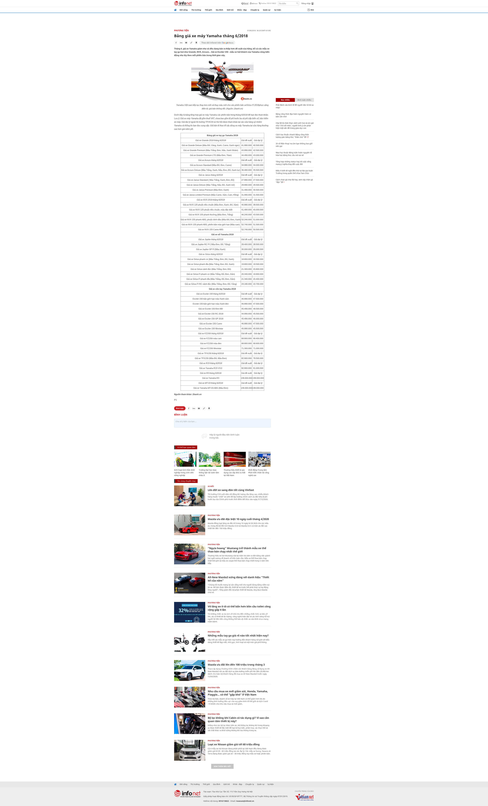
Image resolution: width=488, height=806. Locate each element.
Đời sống (184, 10)
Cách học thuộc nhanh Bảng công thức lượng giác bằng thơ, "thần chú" (292, 135)
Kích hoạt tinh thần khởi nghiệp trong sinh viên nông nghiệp (184, 472)
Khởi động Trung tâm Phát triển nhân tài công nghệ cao (258, 472)
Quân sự (266, 10)
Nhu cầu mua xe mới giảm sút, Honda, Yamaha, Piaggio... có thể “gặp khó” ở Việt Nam (238, 693)
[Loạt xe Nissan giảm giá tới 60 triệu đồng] (189, 750)
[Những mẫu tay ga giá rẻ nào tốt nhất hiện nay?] (189, 641)
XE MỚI (211, 486)
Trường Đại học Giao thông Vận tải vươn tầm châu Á (209, 472)
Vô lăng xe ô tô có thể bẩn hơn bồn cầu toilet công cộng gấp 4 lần (239, 608)
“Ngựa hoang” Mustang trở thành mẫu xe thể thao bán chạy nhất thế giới (237, 549)
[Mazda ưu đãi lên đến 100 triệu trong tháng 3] (189, 670)
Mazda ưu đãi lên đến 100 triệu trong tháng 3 (236, 664)
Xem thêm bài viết (222, 766)
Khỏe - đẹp (242, 10)
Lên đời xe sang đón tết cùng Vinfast (231, 490)
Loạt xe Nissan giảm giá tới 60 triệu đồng (234, 744)
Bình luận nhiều (304, 100)
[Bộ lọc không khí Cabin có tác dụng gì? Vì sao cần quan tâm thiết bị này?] (189, 723)
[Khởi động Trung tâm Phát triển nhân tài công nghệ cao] (259, 459)
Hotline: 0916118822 (268, 3)
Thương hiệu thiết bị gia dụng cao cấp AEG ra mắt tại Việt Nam (234, 472)
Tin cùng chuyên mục (186, 481)
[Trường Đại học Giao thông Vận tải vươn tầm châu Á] (210, 459)
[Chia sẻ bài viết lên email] (186, 43)
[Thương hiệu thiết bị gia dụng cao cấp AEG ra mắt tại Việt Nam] (235, 459)
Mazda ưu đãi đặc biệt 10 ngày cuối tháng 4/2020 (238, 519)
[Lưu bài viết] (196, 43)
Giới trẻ (230, 10)
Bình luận (180, 408)
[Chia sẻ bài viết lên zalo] (181, 43)
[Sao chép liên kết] (191, 43)
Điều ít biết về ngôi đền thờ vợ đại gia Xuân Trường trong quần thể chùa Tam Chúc (294, 171)
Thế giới (208, 10)
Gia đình (219, 10)
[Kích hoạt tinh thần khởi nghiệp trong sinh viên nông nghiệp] (185, 459)
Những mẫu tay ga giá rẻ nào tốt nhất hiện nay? (238, 635)
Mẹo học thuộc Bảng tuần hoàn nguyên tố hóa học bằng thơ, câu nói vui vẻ (294, 153)
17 (307, 137)
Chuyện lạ (254, 10)
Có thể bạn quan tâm (186, 447)
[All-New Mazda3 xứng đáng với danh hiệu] (189, 583)
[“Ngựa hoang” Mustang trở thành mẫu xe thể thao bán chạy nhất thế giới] (189, 554)
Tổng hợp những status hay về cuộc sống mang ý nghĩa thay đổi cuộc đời (293, 162)
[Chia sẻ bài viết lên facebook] (176, 43)
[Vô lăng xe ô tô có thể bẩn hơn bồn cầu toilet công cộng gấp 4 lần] (189, 612)
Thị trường (196, 10)
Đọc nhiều (285, 100)
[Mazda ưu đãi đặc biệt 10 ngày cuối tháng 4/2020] (189, 525)
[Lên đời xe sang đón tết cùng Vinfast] (189, 495)
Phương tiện (181, 30)
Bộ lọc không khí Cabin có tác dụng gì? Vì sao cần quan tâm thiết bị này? (238, 719)
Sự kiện (277, 10)
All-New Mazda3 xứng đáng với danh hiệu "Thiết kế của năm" (238, 579)
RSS (312, 10)
